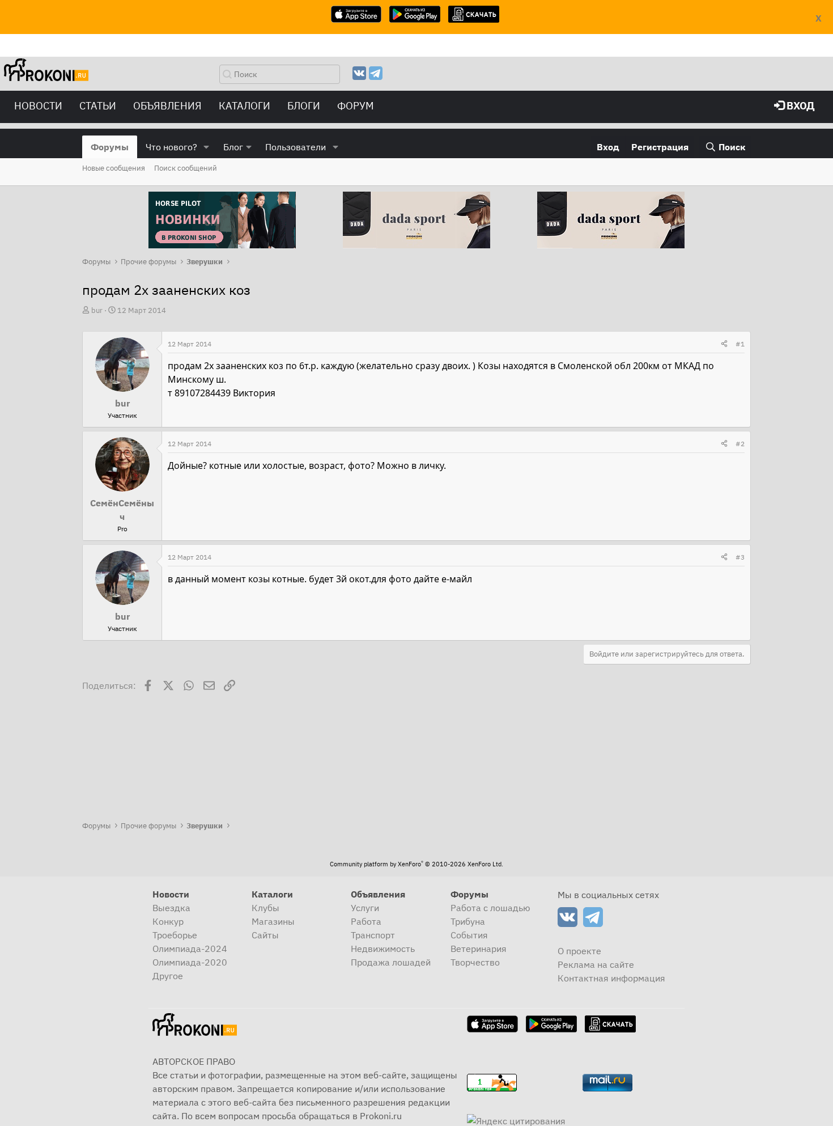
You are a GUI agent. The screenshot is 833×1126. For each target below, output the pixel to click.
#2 (740, 443)
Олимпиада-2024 (189, 948)
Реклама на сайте (596, 964)
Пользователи (295, 147)
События (469, 935)
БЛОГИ (303, 105)
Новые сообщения (113, 168)
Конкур (168, 921)
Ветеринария (478, 948)
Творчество (475, 962)
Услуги (365, 907)
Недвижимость (383, 948)
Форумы (110, 147)
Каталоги (244, 105)
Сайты (265, 935)
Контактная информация (611, 978)
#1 (740, 344)
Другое (167, 975)
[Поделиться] (724, 344)
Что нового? (171, 147)
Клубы (265, 907)
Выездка (171, 907)
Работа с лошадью (490, 907)
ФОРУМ (355, 105)
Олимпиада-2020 (189, 962)
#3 (740, 557)
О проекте (579, 950)
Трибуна (467, 921)
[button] (206, 147)
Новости (38, 105)
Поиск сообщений (185, 168)
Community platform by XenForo (416, 864)
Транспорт (373, 935)
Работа (366, 921)
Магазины (273, 921)
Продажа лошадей (391, 962)
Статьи (97, 105)
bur (97, 310)
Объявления (167, 105)
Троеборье (174, 935)
